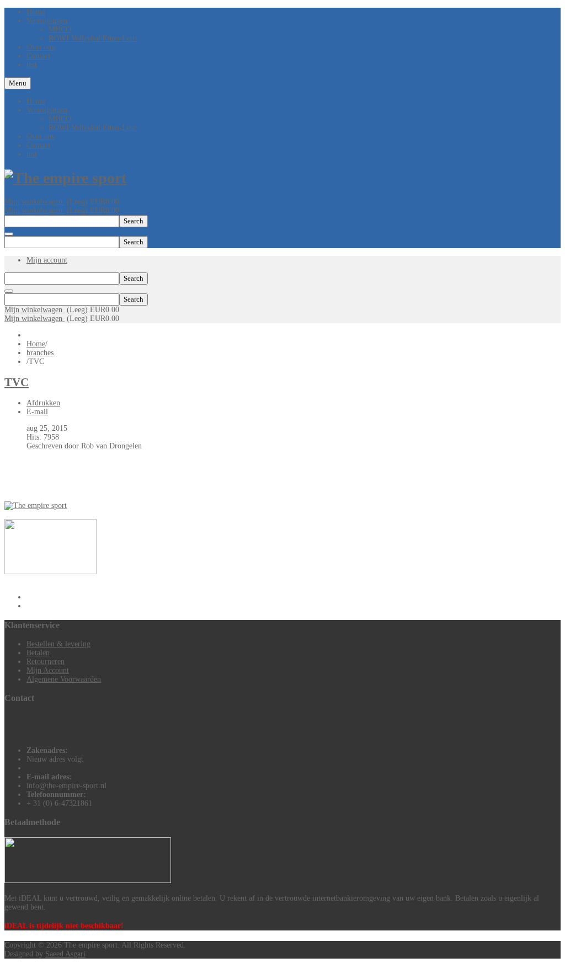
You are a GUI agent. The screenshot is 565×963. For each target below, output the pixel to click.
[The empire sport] (65, 177)
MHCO (60, 119)
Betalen (38, 653)
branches (40, 353)
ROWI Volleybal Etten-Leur (93, 128)
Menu (17, 83)
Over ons (40, 136)
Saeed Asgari (65, 954)
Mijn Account (47, 670)
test (31, 154)
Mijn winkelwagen (34, 201)
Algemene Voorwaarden (63, 679)
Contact (38, 145)
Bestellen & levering (58, 644)
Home (35, 101)
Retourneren (45, 661)
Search (133, 221)
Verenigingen (46, 110)
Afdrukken (43, 403)
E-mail (37, 412)
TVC (16, 382)
